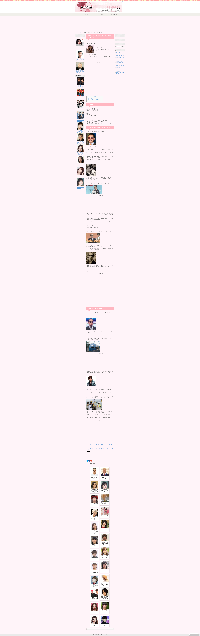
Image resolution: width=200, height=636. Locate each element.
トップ (78, 14)
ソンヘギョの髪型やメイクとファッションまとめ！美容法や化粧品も (94, 625)
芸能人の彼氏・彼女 (119, 67)
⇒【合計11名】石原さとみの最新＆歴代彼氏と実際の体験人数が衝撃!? (80, 47)
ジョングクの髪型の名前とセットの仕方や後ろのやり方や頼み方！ (94, 585)
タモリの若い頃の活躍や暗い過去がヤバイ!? (94, 99)
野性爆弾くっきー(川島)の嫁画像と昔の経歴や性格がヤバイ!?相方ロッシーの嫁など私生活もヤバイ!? (104, 584)
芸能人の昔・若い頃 (119, 71)
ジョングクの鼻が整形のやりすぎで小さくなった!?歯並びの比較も (104, 625)
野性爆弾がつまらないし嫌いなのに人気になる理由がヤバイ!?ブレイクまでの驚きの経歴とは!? (94, 598)
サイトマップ (101, 14)
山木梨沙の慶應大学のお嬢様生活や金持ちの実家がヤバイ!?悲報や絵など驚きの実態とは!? (104, 556)
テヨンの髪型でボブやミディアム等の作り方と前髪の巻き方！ (94, 612)
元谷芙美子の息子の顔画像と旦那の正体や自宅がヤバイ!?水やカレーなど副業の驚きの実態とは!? (94, 504)
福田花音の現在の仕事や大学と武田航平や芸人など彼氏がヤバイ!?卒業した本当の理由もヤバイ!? (104, 543)
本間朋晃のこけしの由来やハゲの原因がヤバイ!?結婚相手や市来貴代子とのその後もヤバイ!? (104, 477)
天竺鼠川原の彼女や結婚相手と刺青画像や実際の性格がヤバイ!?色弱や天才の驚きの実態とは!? (94, 477)
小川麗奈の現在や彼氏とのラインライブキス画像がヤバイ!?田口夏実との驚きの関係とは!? (94, 491)
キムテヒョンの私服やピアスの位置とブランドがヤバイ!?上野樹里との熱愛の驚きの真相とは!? (94, 518)
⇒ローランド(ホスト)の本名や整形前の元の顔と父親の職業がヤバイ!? (80, 71)
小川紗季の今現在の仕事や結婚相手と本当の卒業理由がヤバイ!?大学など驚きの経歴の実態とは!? (104, 597)
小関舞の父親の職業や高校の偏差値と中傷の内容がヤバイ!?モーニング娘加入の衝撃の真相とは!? (94, 572)
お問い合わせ (85, 14)
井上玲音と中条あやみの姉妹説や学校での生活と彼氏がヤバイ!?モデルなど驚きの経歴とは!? (94, 532)
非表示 (95, 96)
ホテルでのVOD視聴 (119, 52)
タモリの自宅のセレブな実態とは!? (93, 100)
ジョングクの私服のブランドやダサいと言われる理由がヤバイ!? (104, 503)
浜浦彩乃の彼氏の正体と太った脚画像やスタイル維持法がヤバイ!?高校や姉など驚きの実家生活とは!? (104, 570)
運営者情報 (93, 14)
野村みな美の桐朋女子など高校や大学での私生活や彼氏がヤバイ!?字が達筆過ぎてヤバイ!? (94, 545)
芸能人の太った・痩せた (120, 62)
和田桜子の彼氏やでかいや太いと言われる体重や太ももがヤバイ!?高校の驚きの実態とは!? (104, 611)
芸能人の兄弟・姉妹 (119, 61)
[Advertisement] (100, 23)
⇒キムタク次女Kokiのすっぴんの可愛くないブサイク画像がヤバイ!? (80, 59)
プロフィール (89, 98)
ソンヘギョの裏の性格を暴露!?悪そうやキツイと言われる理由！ (104, 490)
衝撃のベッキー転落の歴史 (112, 14)
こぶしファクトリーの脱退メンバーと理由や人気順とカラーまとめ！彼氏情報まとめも (104, 516)
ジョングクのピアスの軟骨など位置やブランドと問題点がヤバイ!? (94, 559)
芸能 (87, 41)
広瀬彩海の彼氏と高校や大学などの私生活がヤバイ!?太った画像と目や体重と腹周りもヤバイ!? (104, 529)
